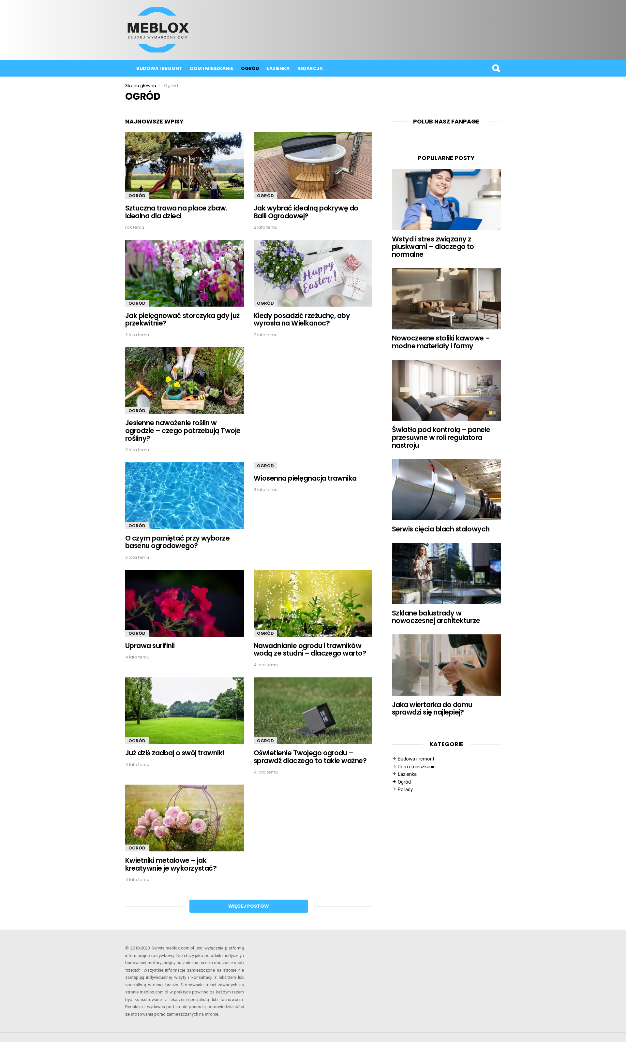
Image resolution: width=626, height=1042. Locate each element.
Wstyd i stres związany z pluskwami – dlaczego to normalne (433, 246)
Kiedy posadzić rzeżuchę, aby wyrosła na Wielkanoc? (302, 319)
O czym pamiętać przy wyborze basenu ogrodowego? (177, 542)
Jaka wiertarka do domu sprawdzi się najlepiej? (432, 708)
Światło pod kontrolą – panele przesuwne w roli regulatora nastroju (441, 437)
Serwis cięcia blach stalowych (441, 529)
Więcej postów (248, 906)
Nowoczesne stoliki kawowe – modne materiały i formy (441, 342)
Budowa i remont (159, 68)
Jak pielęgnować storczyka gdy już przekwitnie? (182, 319)
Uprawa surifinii (150, 645)
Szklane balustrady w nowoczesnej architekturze (436, 617)
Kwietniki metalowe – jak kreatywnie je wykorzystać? (170, 864)
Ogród (250, 68)
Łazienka (278, 68)
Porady (405, 789)
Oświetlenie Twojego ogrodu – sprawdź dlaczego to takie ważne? (310, 756)
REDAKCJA (310, 68)
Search (496, 68)
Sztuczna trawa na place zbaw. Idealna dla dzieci (176, 212)
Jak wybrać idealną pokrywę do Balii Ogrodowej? (306, 212)
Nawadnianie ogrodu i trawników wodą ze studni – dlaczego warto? (310, 649)
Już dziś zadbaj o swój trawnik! (175, 753)
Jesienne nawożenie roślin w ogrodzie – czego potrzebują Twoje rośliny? (183, 430)
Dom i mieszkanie (211, 68)
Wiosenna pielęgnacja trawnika (305, 478)
